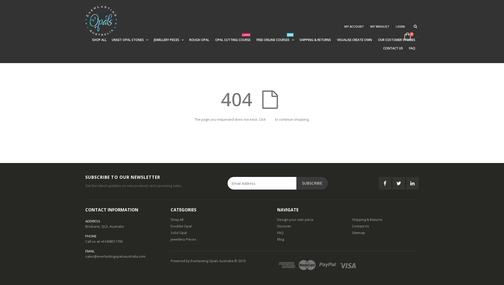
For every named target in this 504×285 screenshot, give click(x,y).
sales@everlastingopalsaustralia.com (115, 256)
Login (400, 26)
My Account (354, 26)
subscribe (312, 183)
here (270, 119)
